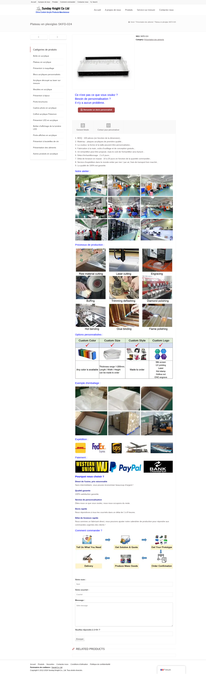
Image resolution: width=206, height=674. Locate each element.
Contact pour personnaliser (108, 130)
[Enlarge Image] (103, 36)
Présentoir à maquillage (43, 68)
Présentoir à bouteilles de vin (46, 141)
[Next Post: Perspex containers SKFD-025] (58, 37)
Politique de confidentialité (100, 664)
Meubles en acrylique (42, 89)
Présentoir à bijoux (41, 95)
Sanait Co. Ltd (57, 667)
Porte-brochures (40, 102)
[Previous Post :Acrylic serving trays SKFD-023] (39, 37)
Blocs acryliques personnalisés (46, 74)
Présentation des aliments (154, 40)
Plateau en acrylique (42, 62)
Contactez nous (82, 2)
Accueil (33, 2)
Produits (55, 2)
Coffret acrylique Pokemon (45, 114)
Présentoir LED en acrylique (45, 120)
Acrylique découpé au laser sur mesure (47, 81)
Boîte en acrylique (41, 56)
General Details (83, 130)
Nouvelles (50, 664)
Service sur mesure (146, 10)
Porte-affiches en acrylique (45, 135)
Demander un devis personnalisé (97, 110)
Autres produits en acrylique (45, 154)
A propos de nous (44, 2)
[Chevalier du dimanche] (52, 10)
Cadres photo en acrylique (44, 108)
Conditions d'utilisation (79, 664)
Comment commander (67, 2)
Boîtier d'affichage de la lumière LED (47, 127)
